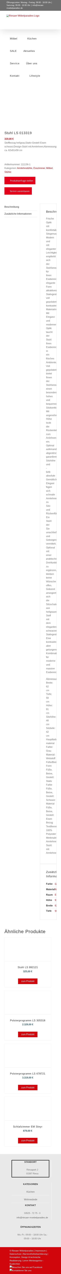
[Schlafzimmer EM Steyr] (28, 1100)
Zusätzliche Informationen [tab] (18, 214)
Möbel (49, 168)
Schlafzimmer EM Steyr (27, 1126)
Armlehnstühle (24, 168)
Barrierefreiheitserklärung (35, 1254)
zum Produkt (27, 981)
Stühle (7, 172)
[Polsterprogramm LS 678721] (28, 1047)
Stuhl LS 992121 (28, 967)
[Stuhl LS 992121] (28, 941)
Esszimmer (39, 168)
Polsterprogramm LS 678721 (27, 1073)
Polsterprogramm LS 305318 (27, 1020)
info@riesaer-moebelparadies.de (32, 1217)
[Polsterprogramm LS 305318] (28, 994)
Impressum (40, 1250)
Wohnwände (30, 1199)
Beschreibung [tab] (11, 207)
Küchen (31, 1192)
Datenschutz (15, 1254)
